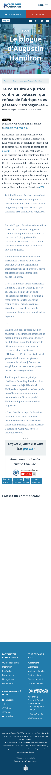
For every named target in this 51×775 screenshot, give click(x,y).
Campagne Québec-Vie (15, 127)
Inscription (7, 666)
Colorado (17, 482)
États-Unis (7, 479)
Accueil (6, 81)
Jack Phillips (36, 482)
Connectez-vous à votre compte (26, 761)
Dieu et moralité (35, 679)
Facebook (8, 699)
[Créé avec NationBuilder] (25, 767)
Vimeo (7, 712)
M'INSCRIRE (14, 14)
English (6, 20)
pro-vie (28, 449)
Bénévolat (7, 671)
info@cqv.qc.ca (35, 718)
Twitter (7, 708)
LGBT (27, 479)
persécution (36, 479)
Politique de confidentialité (25, 758)
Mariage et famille (36, 671)
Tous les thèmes (35, 683)
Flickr (6, 704)
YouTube (8, 716)
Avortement (33, 662)
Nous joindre (8, 679)
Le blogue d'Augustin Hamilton (31, 81)
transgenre (18, 479)
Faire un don (8, 683)
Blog (14, 81)
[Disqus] (25, 533)
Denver (26, 482)
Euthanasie (33, 666)
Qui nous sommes (10, 662)
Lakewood (7, 482)
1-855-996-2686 (35, 713)
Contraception (34, 675)
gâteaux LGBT (10, 150)
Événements (8, 675)
